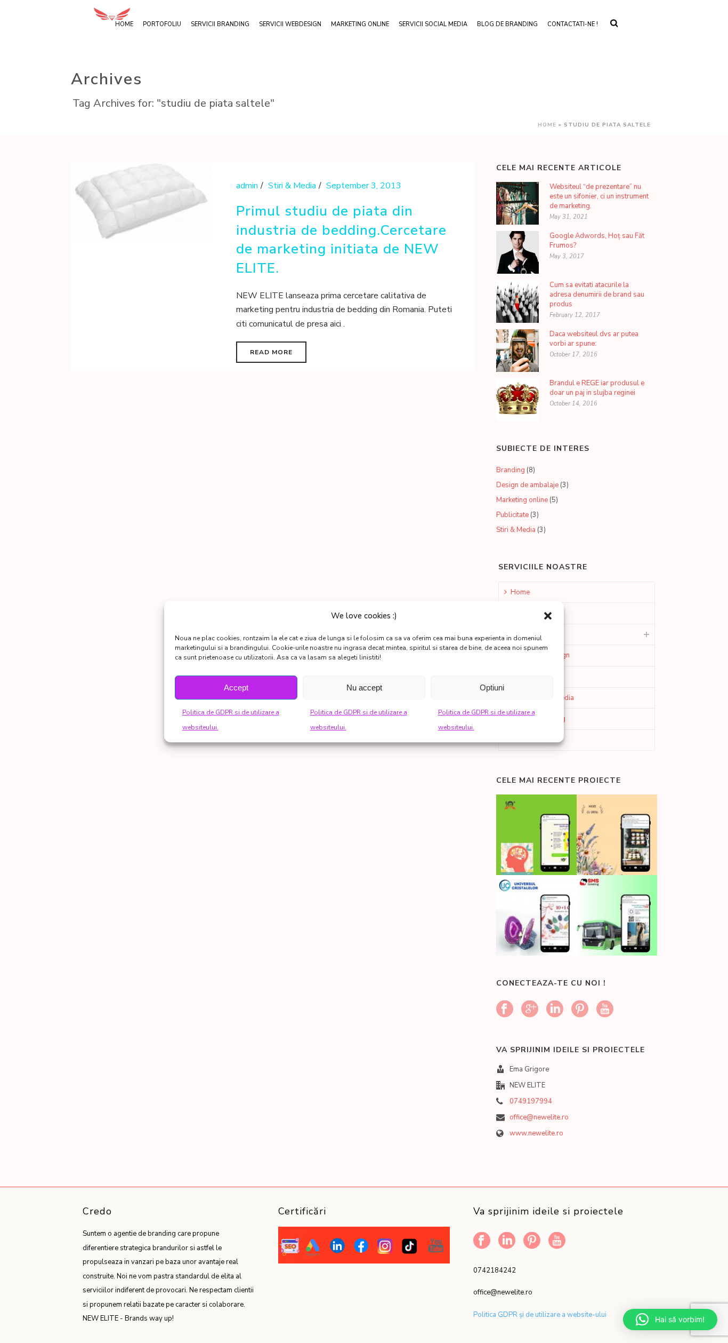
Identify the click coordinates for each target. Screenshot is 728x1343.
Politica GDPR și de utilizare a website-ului (539, 1315)
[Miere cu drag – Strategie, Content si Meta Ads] (630, 828)
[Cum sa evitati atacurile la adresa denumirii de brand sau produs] (517, 301)
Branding (510, 470)
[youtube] (604, 1009)
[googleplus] (529, 1009)
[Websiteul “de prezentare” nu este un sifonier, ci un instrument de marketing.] (517, 203)
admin (247, 186)
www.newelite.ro (536, 1133)
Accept (236, 687)
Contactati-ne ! (572, 24)
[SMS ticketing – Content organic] (630, 909)
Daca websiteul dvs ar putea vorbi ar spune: (593, 338)
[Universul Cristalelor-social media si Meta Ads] (549, 909)
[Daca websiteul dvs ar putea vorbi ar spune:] (517, 350)
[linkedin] (554, 1009)
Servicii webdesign (290, 24)
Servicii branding (220, 24)
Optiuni (492, 687)
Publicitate (512, 515)
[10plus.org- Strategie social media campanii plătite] (549, 828)
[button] (548, 615)
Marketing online (360, 24)
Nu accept (364, 687)
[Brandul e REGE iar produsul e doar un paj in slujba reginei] (517, 399)
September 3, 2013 (363, 186)
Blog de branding (507, 24)
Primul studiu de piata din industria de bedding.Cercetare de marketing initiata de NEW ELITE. (341, 239)
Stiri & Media (292, 186)
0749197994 (530, 1101)
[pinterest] (579, 1009)
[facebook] (504, 1009)
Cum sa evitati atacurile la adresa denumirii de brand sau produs (596, 294)
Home (547, 125)
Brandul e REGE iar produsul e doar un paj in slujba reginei (596, 388)
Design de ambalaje (527, 485)
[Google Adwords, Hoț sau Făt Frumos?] (517, 252)
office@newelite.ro (539, 1117)
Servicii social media (433, 24)
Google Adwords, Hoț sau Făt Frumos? (596, 240)
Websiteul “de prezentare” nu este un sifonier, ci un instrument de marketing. (599, 196)
